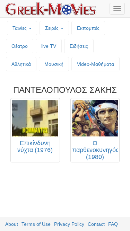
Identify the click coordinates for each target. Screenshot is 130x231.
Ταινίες (20, 28)
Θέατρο (19, 46)
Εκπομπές (88, 28)
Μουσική (53, 64)
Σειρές (52, 28)
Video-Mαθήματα (95, 64)
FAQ (113, 224)
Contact (96, 224)
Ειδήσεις (79, 46)
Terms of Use (36, 224)
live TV (48, 46)
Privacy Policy (69, 224)
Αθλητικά (21, 64)
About (11, 224)
